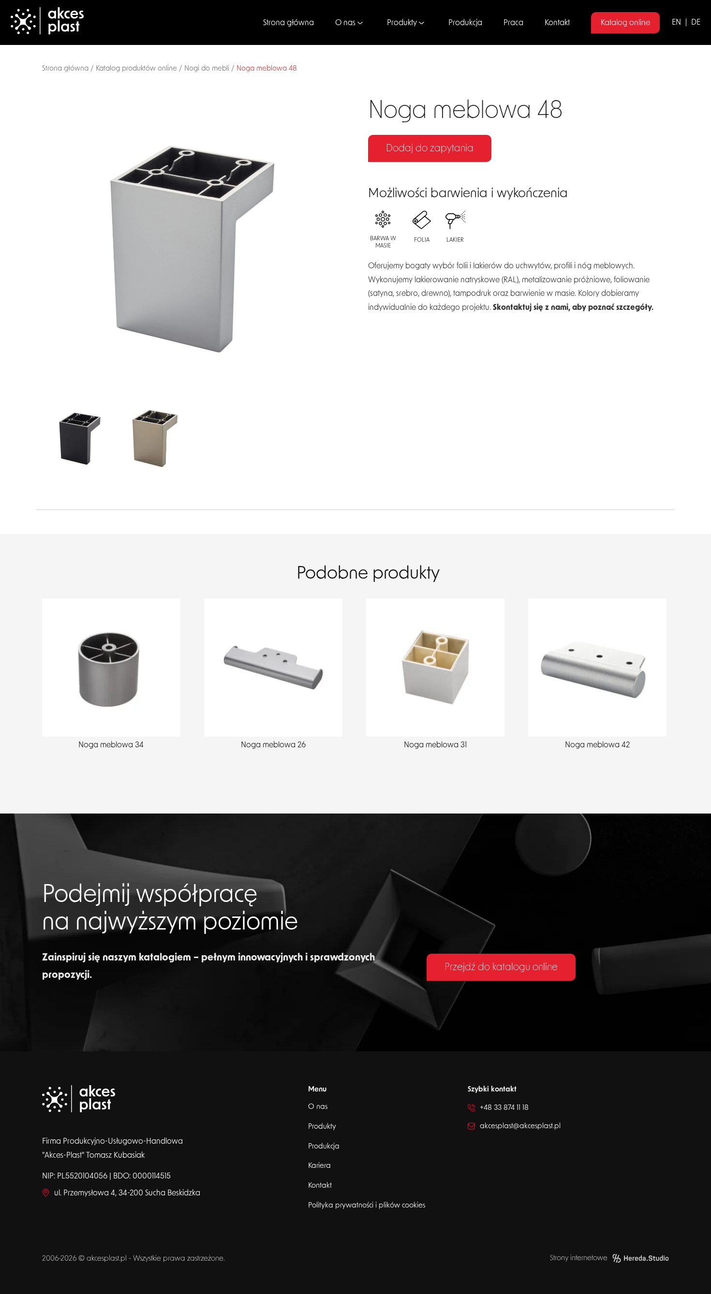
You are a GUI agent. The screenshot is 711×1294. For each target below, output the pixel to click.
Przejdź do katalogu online (501, 967)
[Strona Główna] (93, 22)
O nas (345, 23)
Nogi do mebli (206, 68)
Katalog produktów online (136, 68)
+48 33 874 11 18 (504, 1107)
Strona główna (288, 23)
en (676, 22)
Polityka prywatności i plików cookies (366, 1205)
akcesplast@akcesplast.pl (520, 1126)
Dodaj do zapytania (430, 148)
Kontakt (557, 23)
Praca (513, 23)
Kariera (319, 1165)
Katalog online (625, 23)
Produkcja (465, 23)
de (695, 22)
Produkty (402, 23)
